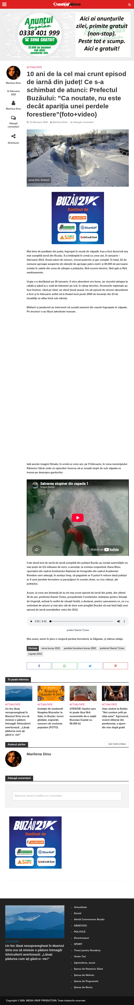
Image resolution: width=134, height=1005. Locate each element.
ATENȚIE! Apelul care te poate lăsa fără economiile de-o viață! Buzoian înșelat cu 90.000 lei (83, 716)
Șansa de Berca (83, 987)
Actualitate (34, 67)
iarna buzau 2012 (51, 648)
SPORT (78, 944)
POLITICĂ (79, 931)
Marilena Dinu (13, 83)
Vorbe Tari (80, 956)
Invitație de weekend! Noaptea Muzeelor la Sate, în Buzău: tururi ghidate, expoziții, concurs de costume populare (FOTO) (51, 718)
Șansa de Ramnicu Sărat (88, 968)
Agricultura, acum (84, 962)
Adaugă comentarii (13, 125)
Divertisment (81, 938)
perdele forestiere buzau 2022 (80, 648)
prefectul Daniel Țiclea (112, 648)
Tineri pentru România (87, 950)
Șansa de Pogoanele (86, 981)
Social (77, 913)
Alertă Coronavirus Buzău (89, 919)
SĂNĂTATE (80, 925)
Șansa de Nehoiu (84, 975)
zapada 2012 (35, 654)
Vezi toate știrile (117, 744)
